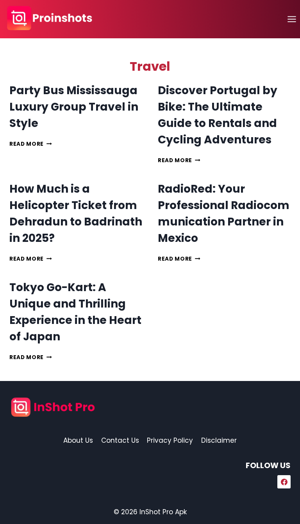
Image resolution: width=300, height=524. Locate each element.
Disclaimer (219, 440)
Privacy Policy (170, 440)
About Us (78, 440)
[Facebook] (284, 481)
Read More (30, 144)
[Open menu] (291, 19)
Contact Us (120, 440)
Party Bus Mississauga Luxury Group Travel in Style (73, 107)
